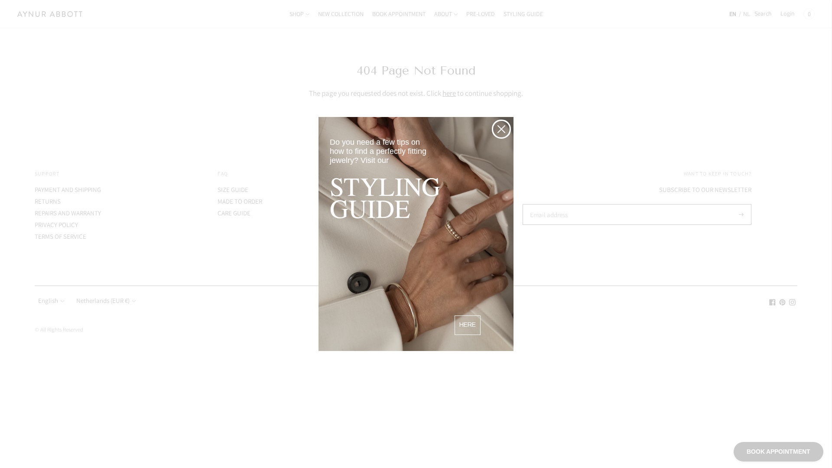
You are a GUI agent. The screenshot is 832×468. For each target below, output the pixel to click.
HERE (467, 325)
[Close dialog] (501, 129)
